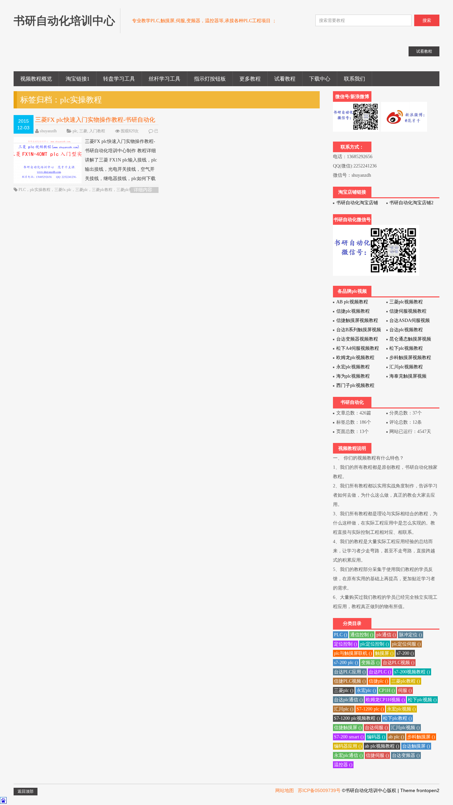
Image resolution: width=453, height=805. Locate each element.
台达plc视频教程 (406, 329)
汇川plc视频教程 (406, 366)
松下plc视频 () (422, 699)
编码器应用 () (348, 746)
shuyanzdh (48, 131)
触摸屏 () (384, 653)
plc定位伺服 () (406, 644)
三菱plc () (344, 690)
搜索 (426, 20)
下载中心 (319, 79)
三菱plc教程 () (405, 681)
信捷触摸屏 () (348, 727)
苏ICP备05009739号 (319, 790)
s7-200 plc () (346, 662)
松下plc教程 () (397, 718)
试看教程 (284, 79)
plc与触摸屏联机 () (353, 653)
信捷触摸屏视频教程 (357, 320)
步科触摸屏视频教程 (410, 357)
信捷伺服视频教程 (407, 311)
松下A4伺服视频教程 (357, 348)
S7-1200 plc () (370, 709)
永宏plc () (366, 690)
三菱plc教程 (102, 189)
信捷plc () (378, 681)
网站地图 (284, 790)
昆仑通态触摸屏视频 (410, 339)
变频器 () (370, 662)
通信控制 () (361, 634)
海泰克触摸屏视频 (407, 376)
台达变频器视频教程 (357, 339)
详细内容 (143, 189)
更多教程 (250, 79)
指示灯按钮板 (210, 79)
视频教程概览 (36, 79)
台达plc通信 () (348, 699)
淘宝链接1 (78, 79)
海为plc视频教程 (353, 376)
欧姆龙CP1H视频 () (385, 699)
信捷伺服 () (377, 755)
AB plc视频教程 (352, 301)
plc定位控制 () (374, 644)
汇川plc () (344, 709)
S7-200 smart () (349, 736)
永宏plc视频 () (401, 709)
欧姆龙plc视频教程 (355, 357)
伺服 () (405, 690)
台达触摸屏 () (416, 746)
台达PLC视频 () (399, 662)
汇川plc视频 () (405, 727)
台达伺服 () (376, 727)
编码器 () (376, 736)
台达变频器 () (406, 755)
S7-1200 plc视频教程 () (357, 718)
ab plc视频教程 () (382, 746)
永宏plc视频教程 (353, 366)
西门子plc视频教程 (355, 385)
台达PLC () (380, 671)
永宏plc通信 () (348, 755)
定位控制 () (345, 644)
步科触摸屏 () (421, 736)
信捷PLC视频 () (350, 681)
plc (75, 131)
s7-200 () (405, 653)
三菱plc (81, 189)
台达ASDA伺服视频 (409, 320)
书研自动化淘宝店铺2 (411, 202)
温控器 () (343, 764)
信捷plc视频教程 (353, 311)
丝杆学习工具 (164, 79)
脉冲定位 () (410, 634)
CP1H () (387, 690)
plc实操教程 (40, 189)
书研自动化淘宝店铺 (357, 202)
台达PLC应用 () (350, 671)
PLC (22, 189)
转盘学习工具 (119, 79)
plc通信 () (386, 634)
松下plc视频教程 (406, 348)
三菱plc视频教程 (406, 301)
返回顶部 (25, 791)
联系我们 (354, 79)
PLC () (340, 634)
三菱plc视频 (126, 189)
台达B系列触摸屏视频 (358, 329)
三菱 (83, 131)
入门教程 (97, 131)
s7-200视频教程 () (412, 671)
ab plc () (396, 736)
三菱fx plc (62, 189)
